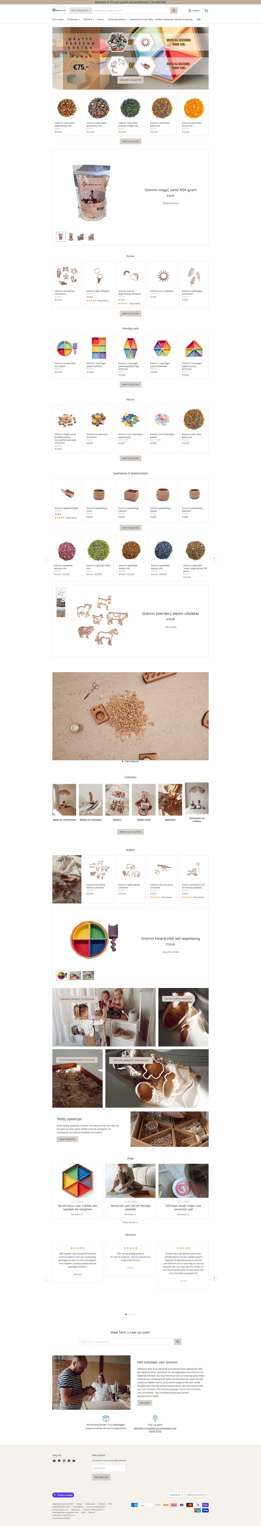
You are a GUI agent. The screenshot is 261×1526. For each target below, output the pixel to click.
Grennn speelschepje (66, 508)
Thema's (87, 19)
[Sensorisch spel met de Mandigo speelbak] (130, 1181)
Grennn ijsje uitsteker (98, 291)
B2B (199, 19)
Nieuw (101, 19)
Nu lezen (76, 1214)
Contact (101, 1504)
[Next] (214, 558)
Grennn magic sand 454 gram (171, 189)
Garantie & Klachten (61, 1507)
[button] (194, 10)
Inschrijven (101, 1477)
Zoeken (91, 1512)
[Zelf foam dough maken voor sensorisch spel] (184, 1181)
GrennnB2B (123, 440)
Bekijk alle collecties (130, 832)
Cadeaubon (90, 1504)
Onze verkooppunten (95, 1507)
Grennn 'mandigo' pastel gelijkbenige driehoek (128, 366)
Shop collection (130, 141)
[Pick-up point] (155, 1424)
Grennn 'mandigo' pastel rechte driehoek (191, 366)
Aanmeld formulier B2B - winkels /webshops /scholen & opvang (161, 19)
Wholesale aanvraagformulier (65, 1512)
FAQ (110, 1504)
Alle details (171, 627)
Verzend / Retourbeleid (93, 1509)
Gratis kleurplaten (117, 19)
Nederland (196, 1495)
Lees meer (145, 1403)
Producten (73, 19)
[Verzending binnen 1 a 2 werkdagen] (105, 1424)
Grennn (58, 128)
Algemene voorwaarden (63, 1504)
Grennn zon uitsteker (161, 291)
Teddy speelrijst (67, 1139)
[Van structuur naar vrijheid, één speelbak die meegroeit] (77, 1181)
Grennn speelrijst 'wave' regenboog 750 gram (195, 568)
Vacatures (75, 1509)
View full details (170, 952)
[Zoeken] (174, 10)
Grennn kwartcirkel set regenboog (171, 938)
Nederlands (174, 1495)
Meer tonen (129, 1222)
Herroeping (78, 1507)
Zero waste (57, 19)
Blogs (79, 1504)
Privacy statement (60, 1509)
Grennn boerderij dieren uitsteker (170, 613)
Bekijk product (171, 203)
